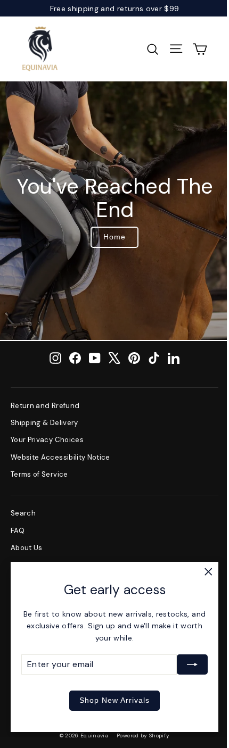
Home (114, 236)
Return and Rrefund (45, 405)
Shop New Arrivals (114, 700)
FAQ (17, 530)
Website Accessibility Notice (60, 457)
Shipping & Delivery (44, 422)
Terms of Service (39, 474)
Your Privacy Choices (47, 439)
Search (23, 513)
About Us (27, 547)
